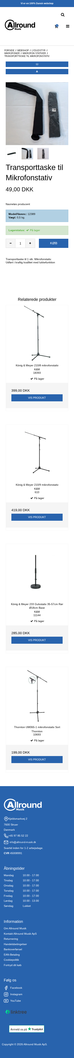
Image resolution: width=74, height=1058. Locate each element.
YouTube (15, 1000)
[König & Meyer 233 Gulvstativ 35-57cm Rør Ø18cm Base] (37, 572)
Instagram (16, 994)
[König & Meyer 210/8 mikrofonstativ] (37, 333)
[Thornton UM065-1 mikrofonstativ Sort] (37, 695)
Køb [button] (53, 243)
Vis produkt (37, 397)
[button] (37, 64)
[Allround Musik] (20, 25)
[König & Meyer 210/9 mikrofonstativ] (37, 452)
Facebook (16, 987)
